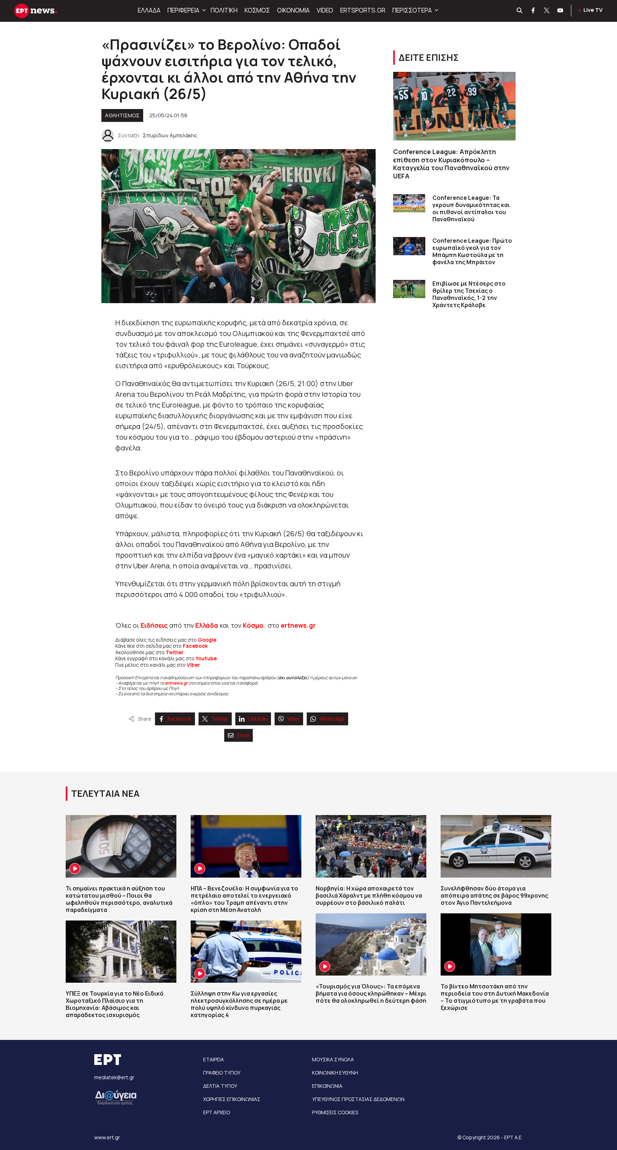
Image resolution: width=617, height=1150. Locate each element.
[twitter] (547, 10)
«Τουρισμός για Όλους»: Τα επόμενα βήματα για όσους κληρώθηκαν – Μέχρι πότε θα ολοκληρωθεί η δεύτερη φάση (371, 993)
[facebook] (533, 10)
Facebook (195, 645)
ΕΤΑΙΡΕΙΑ (213, 1059)
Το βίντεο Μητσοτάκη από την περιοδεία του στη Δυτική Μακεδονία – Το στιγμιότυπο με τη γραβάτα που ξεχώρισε (495, 997)
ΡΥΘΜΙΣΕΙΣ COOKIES (335, 1112)
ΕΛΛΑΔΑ (149, 10)
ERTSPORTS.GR (362, 10)
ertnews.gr (176, 683)
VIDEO (325, 10)
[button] (203, 10)
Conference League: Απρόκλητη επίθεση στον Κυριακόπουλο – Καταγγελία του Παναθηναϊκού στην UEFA (451, 163)
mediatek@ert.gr (114, 1077)
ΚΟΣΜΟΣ (257, 10)
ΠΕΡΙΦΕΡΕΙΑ (183, 10)
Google (207, 639)
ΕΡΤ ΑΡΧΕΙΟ (216, 1112)
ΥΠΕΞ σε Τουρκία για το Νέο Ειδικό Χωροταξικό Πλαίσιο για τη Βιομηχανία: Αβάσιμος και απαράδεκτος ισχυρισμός (115, 1004)
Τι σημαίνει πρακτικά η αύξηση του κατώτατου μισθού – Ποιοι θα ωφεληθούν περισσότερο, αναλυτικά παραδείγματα (119, 899)
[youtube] (560, 10)
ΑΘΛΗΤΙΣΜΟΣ (122, 115)
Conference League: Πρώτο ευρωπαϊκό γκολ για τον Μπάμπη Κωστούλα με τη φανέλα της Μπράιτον (472, 251)
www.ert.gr (107, 1137)
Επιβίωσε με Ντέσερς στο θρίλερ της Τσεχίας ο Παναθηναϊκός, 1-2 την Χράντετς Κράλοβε (469, 294)
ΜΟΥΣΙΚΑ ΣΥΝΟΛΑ (333, 1059)
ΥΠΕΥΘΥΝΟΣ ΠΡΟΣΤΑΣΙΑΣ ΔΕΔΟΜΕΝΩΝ (358, 1099)
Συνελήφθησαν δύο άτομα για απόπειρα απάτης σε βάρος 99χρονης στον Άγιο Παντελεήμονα (494, 895)
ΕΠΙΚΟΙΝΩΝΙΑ (327, 1085)
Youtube (206, 658)
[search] (520, 10)
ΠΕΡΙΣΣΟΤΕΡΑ (412, 10)
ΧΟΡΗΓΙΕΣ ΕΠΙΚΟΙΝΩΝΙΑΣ (231, 1099)
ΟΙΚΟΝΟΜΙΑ (293, 10)
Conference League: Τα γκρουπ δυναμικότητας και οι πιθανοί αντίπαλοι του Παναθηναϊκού (471, 208)
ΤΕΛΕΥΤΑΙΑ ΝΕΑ (105, 793)
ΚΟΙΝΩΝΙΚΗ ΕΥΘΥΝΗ (335, 1072)
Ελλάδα (206, 625)
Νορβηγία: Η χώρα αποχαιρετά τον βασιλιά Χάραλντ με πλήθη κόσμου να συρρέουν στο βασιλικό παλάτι (369, 895)
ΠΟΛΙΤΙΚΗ (224, 10)
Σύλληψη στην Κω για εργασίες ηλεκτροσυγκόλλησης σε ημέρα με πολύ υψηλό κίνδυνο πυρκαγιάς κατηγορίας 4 (239, 1004)
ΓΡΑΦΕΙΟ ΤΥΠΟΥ (221, 1072)
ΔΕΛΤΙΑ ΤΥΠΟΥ (220, 1085)
